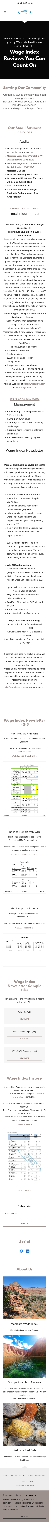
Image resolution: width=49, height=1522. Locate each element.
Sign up (24, 1223)
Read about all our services (24, 208)
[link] (24, 12)
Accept (24, 1516)
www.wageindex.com (17, 38)
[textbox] (24, 1213)
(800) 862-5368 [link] (24, 2)
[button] (6, 12)
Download (24, 1019)
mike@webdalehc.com (34, 384)
